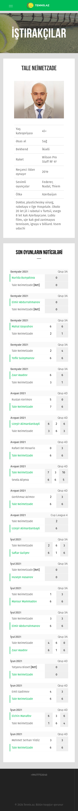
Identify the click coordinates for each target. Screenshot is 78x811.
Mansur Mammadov (24, 601)
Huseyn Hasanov (22, 577)
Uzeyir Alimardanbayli (26, 423)
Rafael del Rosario (23, 448)
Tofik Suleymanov (23, 358)
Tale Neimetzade (22, 285)
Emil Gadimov (20, 691)
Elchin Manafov (21, 716)
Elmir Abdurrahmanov (26, 302)
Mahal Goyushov (22, 326)
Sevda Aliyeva (20, 479)
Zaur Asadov (19, 375)
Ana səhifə (38, 10)
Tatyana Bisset (21, 667)
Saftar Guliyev (20, 552)
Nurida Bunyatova (23, 277)
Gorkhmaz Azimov (23, 497)
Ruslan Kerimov (22, 399)
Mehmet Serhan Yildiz (26, 740)
